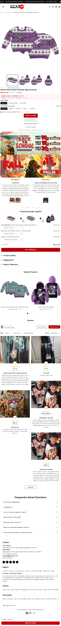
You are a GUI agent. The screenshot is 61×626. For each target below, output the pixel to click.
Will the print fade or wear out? (12, 522)
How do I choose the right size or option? (14, 512)
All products (8, 12)
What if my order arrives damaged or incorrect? (16, 527)
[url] (10, 556)
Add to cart (30, 623)
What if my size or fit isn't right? (12, 517)
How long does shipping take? (11, 502)
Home (1, 12)
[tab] (26, 207)
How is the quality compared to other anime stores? (17, 532)
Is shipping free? (7, 507)
